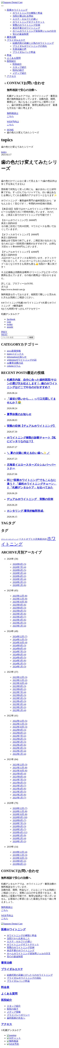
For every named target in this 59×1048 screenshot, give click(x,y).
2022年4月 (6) (19, 745)
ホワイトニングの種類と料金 (27, 13)
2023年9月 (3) (19, 686)
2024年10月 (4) (20, 642)
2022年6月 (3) (19, 739)
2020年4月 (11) (20, 832)
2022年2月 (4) (19, 751)
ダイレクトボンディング (9, 539)
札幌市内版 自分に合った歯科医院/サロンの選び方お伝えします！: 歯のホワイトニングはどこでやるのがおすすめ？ (32, 383)
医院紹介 (11, 61)
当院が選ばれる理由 (23, 16)
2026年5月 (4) (19, 573)
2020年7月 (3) (19, 823)
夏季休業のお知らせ (19, 414)
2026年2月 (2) (19, 582)
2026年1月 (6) (19, 585)
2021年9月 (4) (19, 773)
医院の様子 (12, 1009)
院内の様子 (18, 70)
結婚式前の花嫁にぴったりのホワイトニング (30, 975)
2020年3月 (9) (19, 835)
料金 (9, 55)
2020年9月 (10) (20, 817)
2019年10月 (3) (20, 858)
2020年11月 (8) (20, 811)
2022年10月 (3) (20, 727)
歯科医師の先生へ (16, 1018)
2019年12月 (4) (20, 852)
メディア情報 (14, 1012)
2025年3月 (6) (19, 620)
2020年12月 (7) (20, 808)
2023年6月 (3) (19, 695)
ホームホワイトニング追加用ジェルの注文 (34, 31)
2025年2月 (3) (19, 623)
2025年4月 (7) (19, 617)
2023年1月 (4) (19, 710)
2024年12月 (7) (20, 636)
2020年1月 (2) (19, 841)
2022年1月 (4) (19, 754)
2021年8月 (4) (19, 776)
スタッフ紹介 (19, 67)
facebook (11, 319)
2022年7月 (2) (19, 736)
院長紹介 (17, 64)
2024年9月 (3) (19, 645)
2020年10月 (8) (20, 814)
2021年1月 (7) (19, 797)
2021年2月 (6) (19, 794)
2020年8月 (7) (19, 820)
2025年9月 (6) (19, 605)
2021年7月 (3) (19, 779)
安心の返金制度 (21, 34)
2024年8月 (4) (19, 648)
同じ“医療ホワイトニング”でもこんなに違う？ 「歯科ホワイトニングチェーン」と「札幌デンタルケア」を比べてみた (32, 484)
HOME (10, 130)
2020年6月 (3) (19, 826)
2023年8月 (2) (19, 689)
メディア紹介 (19, 73)
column (13, 366)
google (10, 327)
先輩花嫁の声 (19, 49)
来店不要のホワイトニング (26, 28)
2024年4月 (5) (19, 657)
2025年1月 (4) (19, 626)
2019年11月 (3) (20, 855)
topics (3, 152)
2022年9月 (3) (19, 730)
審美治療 (11, 37)
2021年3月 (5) (19, 791)
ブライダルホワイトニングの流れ (30, 46)
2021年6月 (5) (19, 782)
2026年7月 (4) (19, 567)
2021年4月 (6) (19, 788)
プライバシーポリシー (18, 1015)
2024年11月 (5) (20, 639)
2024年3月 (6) (19, 660)
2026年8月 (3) (19, 564)
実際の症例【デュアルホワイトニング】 (31, 425)
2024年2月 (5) (19, 663)
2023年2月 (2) (19, 707)
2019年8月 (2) (19, 864)
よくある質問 (14, 58)
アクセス (11, 76)
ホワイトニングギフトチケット (29, 22)
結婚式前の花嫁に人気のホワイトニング (33, 43)
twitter (10, 324)
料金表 (5, 987)
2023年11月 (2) (20, 680)
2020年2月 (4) (19, 838)
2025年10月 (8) (20, 602)
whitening (22, 360)
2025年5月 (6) (19, 614)
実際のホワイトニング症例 (26, 25)
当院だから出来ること (18, 938)
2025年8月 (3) (19, 608)
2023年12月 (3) (20, 677)
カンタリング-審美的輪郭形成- (25, 510)
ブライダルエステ (16, 40)
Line (9, 322)
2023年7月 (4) (19, 692)
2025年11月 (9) (20, 599)
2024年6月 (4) (19, 654)
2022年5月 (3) (19, 742)
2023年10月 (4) (20, 683)
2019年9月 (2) (19, 861)
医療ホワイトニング (17, 10)
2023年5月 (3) (19, 698)
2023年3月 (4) (19, 704)
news (14, 351)
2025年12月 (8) (20, 596)
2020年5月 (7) (19, 829)
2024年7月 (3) (19, 651)
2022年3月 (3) (19, 748)
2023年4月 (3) (19, 701)
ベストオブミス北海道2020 (33, 539)
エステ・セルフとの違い (25, 19)
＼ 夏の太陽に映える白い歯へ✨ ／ (28, 452)
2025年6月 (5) (19, 611)
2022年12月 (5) (20, 721)
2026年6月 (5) (19, 570)
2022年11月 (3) (20, 724)
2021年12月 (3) (20, 764)
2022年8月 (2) (19, 733)
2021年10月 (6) (20, 770)
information (16, 357)
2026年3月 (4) (19, 579)
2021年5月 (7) (19, 785)
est (15, 363)
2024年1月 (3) (19, 666)
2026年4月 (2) (19, 576)
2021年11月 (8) (20, 767)
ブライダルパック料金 (24, 52)
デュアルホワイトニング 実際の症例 (30, 499)
